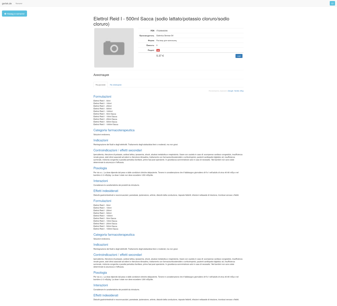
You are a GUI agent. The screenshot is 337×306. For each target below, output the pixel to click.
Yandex (236, 91)
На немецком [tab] (116, 84)
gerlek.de (7, 3)
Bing (242, 91)
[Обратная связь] (332, 3)
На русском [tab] (100, 84)
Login (239, 56)
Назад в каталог (15, 13)
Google (230, 91)
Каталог (19, 3)
